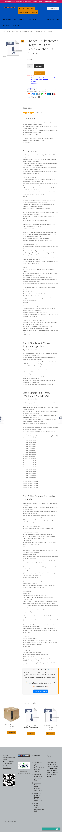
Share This (36, 97)
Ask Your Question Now (24, 12)
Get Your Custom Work (41, 691)
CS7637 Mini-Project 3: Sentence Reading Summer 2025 (39, 807)
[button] (22, 41)
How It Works (30, 8)
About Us (21, 19)
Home (6, 31)
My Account (16, 25)
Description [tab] (6, 109)
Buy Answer (39, 66)
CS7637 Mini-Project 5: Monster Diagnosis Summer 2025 (38, 786)
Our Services (22, 8)
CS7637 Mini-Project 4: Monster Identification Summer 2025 (38, 796)
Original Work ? (39, 73)
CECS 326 (11, 31)
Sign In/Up (34, 12)
